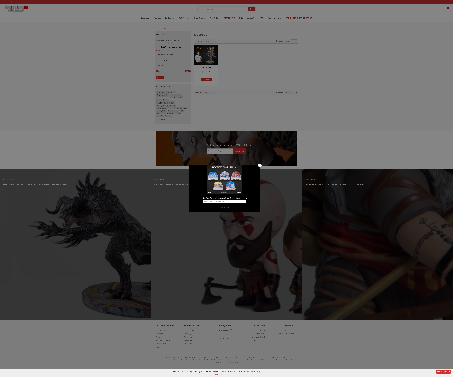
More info (218, 374)
